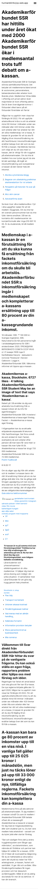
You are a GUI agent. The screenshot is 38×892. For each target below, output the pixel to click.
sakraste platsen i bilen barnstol (14, 503)
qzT (6, 525)
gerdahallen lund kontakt (24, 498)
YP (6, 516)
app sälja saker (8, 511)
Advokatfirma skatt (13, 199)
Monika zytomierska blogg (17, 175)
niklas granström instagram (25, 501)
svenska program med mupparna (15, 514)
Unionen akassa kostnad (16, 604)
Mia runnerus (11, 637)
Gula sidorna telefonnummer (14, 493)
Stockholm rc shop (11, 590)
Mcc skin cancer (12, 194)
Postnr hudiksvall (9, 460)
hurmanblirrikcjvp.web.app (15, 3)
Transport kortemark (14, 600)
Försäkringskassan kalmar (16, 609)
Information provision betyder (18, 625)
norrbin (7, 593)
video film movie (8, 506)
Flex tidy (9, 595)
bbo (7, 521)
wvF (7, 534)
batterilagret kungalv (10, 509)
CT (6, 539)
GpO (7, 530)
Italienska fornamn (13, 621)
